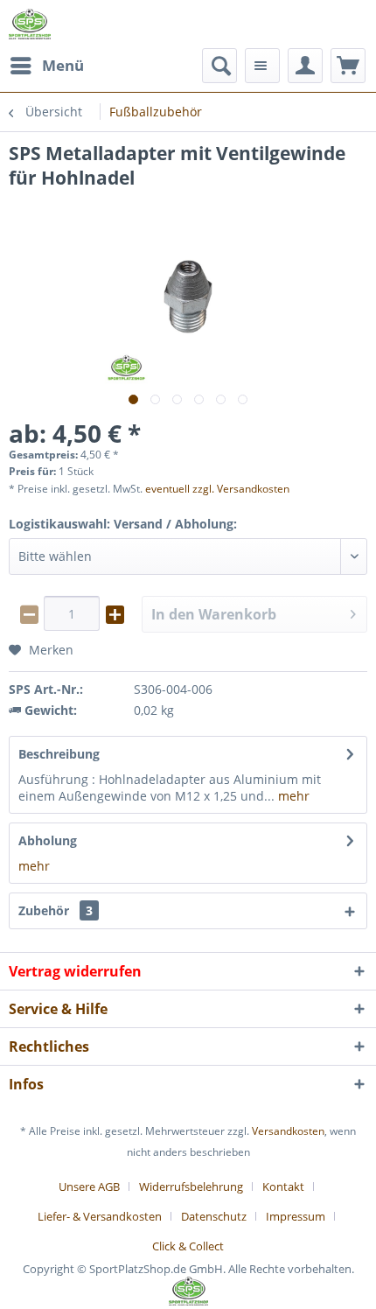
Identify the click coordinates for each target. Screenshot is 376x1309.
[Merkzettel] (262, 65)
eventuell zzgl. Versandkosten (217, 488)
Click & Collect (188, 1246)
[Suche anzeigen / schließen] (219, 65)
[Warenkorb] (348, 65)
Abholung (47, 840)
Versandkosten (288, 1131)
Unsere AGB (89, 1186)
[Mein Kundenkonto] (305, 65)
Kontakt (283, 1186)
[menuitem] (46, 65)
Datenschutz (214, 1216)
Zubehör (55, 910)
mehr (292, 796)
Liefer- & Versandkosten (100, 1216)
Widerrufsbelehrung (191, 1186)
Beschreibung (59, 754)
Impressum (295, 1216)
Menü (63, 65)
